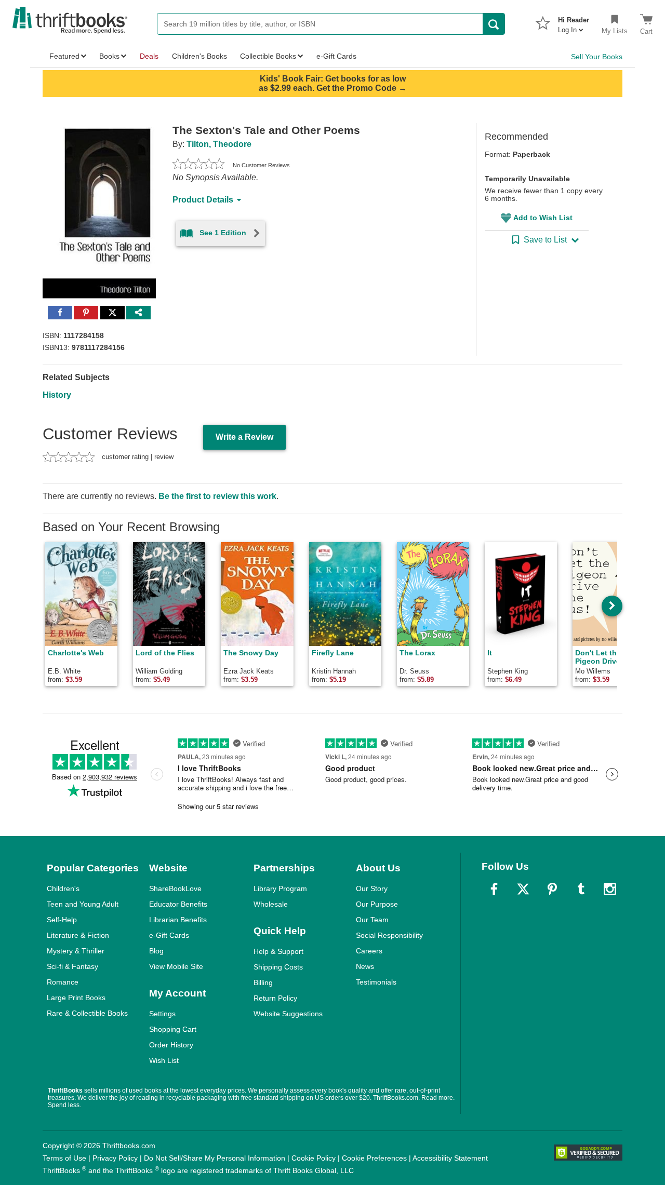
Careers (369, 951)
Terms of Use (64, 1158)
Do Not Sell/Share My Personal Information (214, 1158)
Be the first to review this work (217, 496)
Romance (62, 982)
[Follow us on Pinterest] (552, 889)
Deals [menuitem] (149, 56)
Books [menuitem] (109, 56)
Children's (63, 888)
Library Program (280, 888)
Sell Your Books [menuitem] (596, 56)
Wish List (164, 1060)
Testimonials (376, 982)
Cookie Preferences (374, 1158)
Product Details (202, 199)
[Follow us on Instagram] (609, 889)
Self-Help (62, 919)
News (365, 966)
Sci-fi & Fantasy (72, 966)
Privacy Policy (115, 1158)
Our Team (372, 919)
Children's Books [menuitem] (199, 56)
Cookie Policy (313, 1158)
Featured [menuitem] (64, 56)
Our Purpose (377, 904)
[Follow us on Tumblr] (580, 889)
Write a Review (244, 437)
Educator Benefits (178, 904)
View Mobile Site (176, 966)
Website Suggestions (288, 1013)
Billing (263, 982)
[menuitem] (573, 22)
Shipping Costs (278, 967)
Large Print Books (76, 997)
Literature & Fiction (78, 935)
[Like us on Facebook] (494, 889)
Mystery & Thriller (75, 951)
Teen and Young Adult (82, 904)
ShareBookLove (175, 888)
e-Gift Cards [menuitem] (336, 56)
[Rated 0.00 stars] (198, 165)
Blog (156, 951)
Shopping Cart (172, 1029)
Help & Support (278, 951)
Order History (171, 1045)
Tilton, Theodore (219, 144)
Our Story (372, 888)
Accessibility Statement (450, 1158)
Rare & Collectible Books (87, 1013)
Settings (162, 1013)
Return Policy (275, 998)
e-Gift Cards (169, 935)
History (57, 394)
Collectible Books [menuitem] (268, 56)
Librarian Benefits (178, 919)
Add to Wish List (543, 217)
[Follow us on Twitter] (523, 889)
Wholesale (271, 904)
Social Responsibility (389, 935)
